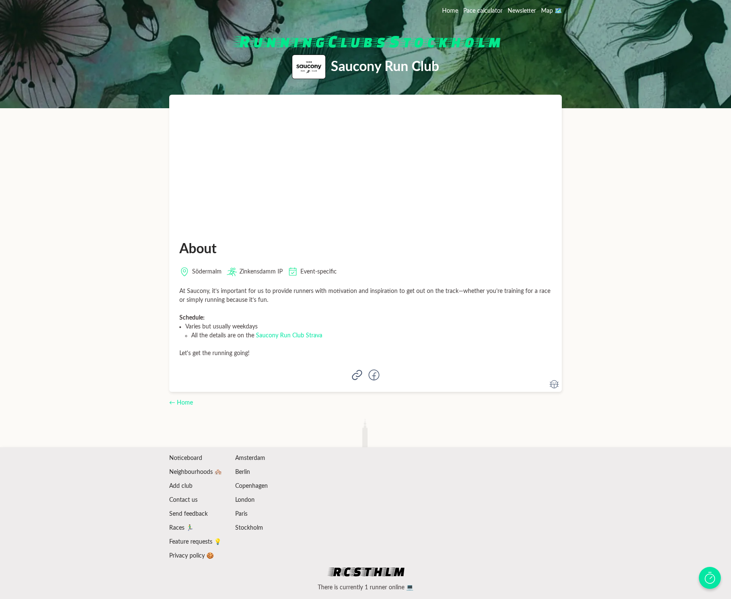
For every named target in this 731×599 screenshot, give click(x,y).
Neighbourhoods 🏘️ (195, 472)
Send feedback (188, 514)
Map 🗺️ (551, 11)
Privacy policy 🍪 (191, 556)
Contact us (183, 500)
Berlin (242, 472)
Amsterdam (250, 458)
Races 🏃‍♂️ (181, 528)
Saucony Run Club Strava (289, 336)
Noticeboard (185, 458)
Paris (241, 514)
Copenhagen (251, 486)
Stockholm (249, 528)
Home (450, 11)
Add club (180, 486)
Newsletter (522, 11)
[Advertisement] (365, 168)
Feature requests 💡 (195, 542)
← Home (181, 403)
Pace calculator (483, 11)
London (245, 500)
